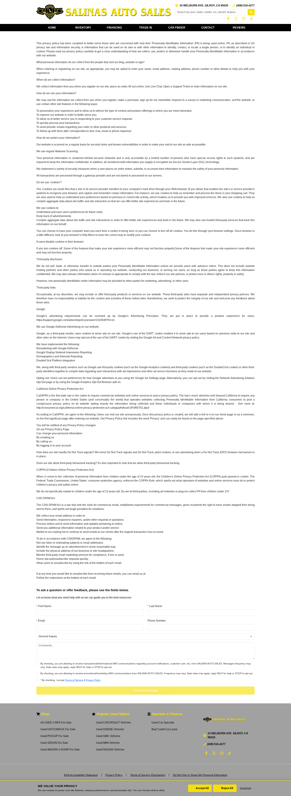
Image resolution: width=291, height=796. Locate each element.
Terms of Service (74, 680)
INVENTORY (83, 27)
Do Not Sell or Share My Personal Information (200, 775)
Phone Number (157, 620)
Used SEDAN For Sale (54, 742)
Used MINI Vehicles (108, 742)
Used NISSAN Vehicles (110, 749)
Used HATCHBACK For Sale (57, 729)
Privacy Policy (93, 680)
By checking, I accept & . (70, 680)
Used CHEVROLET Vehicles (113, 722)
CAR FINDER (176, 27)
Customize (245, 788)
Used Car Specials (163, 722)
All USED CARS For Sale (55, 722)
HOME (52, 27)
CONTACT (208, 27)
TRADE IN (145, 27)
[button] (251, 12)
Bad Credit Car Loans (164, 729)
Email (40, 620)
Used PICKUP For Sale (54, 736)
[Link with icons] (228, 18)
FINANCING (114, 27)
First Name (43, 606)
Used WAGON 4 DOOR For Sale (60, 749)
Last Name (155, 606)
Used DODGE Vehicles (110, 729)
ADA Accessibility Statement (81, 775)
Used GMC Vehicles (108, 736)
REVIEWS (239, 27)
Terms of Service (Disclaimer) (147, 775)
